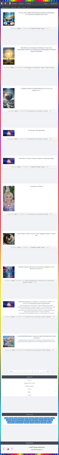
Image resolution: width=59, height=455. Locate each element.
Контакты (21, 3)
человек (37, 422)
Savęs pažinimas (6, 7)
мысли (52, 418)
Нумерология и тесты (29, 383)
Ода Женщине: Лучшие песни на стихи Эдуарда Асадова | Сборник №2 (36, 234)
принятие (35, 420)
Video (29, 392)
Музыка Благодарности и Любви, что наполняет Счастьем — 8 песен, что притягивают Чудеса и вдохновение (36, 302)
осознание (28, 420)
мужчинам (46, 418)
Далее (48, 371)
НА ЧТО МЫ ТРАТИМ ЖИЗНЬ (36, 130)
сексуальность (19, 422)
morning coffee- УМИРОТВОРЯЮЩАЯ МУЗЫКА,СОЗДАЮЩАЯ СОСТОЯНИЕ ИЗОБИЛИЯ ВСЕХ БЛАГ (36, 13)
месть (36, 418)
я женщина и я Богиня (36, 186)
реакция (50, 420)
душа (16, 418)
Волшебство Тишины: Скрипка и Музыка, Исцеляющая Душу (36, 158)
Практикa (30, 282)
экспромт (43, 422)
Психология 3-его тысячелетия (32, 67)
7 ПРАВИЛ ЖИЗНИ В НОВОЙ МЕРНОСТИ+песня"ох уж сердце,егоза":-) (36, 89)
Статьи (29, 380)
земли (26, 418)
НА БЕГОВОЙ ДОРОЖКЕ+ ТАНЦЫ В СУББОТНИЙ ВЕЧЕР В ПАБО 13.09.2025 (36, 337)
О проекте (28, 3)
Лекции (42, 67)
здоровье (21, 418)
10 (37, 371)
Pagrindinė (14, 7)
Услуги (29, 395)
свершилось (11, 422)
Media (19, 7)
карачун (32, 418)
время (11, 418)
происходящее (42, 420)
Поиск (45, 3)
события (26, 422)
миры (41, 418)
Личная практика (29, 386)
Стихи (29, 389)
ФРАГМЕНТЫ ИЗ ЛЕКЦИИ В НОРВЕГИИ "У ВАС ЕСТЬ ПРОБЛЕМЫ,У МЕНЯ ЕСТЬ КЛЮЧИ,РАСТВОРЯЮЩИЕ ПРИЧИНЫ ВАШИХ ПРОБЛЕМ (36, 49)
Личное (47, 67)
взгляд (6, 418)
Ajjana (19, 28)
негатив (9, 420)
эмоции (49, 422)
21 (43, 371)
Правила (14, 3)
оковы (13, 420)
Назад (11, 371)
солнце (32, 422)
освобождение (20, 420)
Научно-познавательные (31, 280)
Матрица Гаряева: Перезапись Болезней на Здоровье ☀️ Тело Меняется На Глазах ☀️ (36, 267)
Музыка (24, 7)
